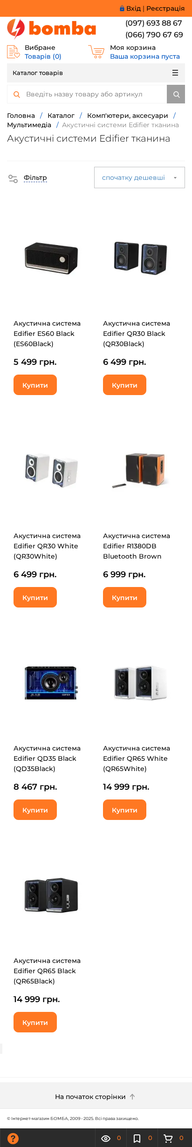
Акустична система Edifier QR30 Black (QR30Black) (136, 333)
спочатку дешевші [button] (134, 177)
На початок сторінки (91, 1096)
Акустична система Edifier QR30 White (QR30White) (47, 546)
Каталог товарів (38, 72)
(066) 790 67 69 (154, 34)
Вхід (133, 8)
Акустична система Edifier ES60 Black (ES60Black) (47, 333)
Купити (35, 385)
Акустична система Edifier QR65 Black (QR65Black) (47, 970)
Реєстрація (165, 8)
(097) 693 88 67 (153, 23)
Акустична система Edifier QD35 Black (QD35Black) (47, 758)
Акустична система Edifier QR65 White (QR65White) (136, 758)
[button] (27, 177)
